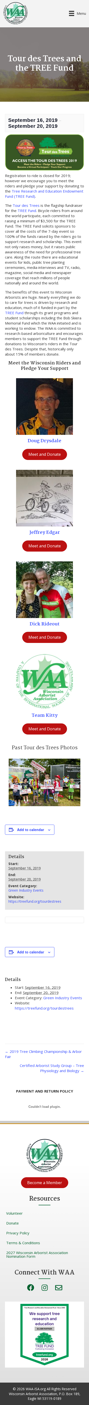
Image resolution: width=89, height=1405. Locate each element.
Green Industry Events (26, 890)
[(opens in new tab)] (44, 406)
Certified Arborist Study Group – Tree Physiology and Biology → (52, 1068)
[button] (44, 1182)
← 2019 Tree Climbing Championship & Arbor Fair (43, 1054)
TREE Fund (27, 210)
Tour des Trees (26, 205)
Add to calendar (30, 830)
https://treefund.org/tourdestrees (34, 901)
